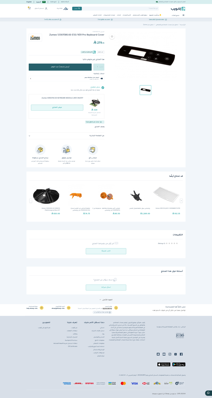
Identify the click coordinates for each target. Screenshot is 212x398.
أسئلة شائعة (65, 2)
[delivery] (66, 149)
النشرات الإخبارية (72, 337)
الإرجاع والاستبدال (98, 350)
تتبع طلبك (53, 2)
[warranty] (93, 149)
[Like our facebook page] (183, 355)
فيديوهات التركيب (98, 353)
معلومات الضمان (98, 343)
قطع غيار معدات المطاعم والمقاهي (167, 25)
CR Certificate (72, 346)
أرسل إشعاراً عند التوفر (60, 67)
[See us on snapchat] (159, 355)
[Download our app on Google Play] (179, 365)
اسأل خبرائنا (106, 287)
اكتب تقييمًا (106, 251)
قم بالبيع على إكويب (44, 328)
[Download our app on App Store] (163, 365)
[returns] (40, 149)
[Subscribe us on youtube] (165, 355)
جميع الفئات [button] (176, 15)
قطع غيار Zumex (148, 25)
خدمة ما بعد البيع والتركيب (96, 346)
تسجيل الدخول (39, 8)
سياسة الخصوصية (71, 340)
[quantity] (98, 67)
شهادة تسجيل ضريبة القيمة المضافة (65, 343)
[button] (41, 2)
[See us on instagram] (171, 355)
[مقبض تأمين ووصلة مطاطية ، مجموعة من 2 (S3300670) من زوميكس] (106, 200)
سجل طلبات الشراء (98, 331)
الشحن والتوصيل (99, 337)
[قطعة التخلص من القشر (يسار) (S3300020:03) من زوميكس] (76, 200)
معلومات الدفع (99, 340)
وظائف (75, 334)
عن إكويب (74, 328)
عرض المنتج (57, 107)
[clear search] (82, 9)
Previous (30, 201)
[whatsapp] (208, 393)
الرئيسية (183, 25)
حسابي (102, 328)
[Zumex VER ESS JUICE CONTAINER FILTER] (166, 200)
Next (181, 201)
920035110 (107, 309)
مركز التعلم (100, 356)
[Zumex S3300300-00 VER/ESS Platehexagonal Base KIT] (46, 200)
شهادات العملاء (72, 331)
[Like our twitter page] (177, 355)
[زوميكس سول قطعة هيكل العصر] (136, 200)
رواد (103, 334)
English (29, 2)
